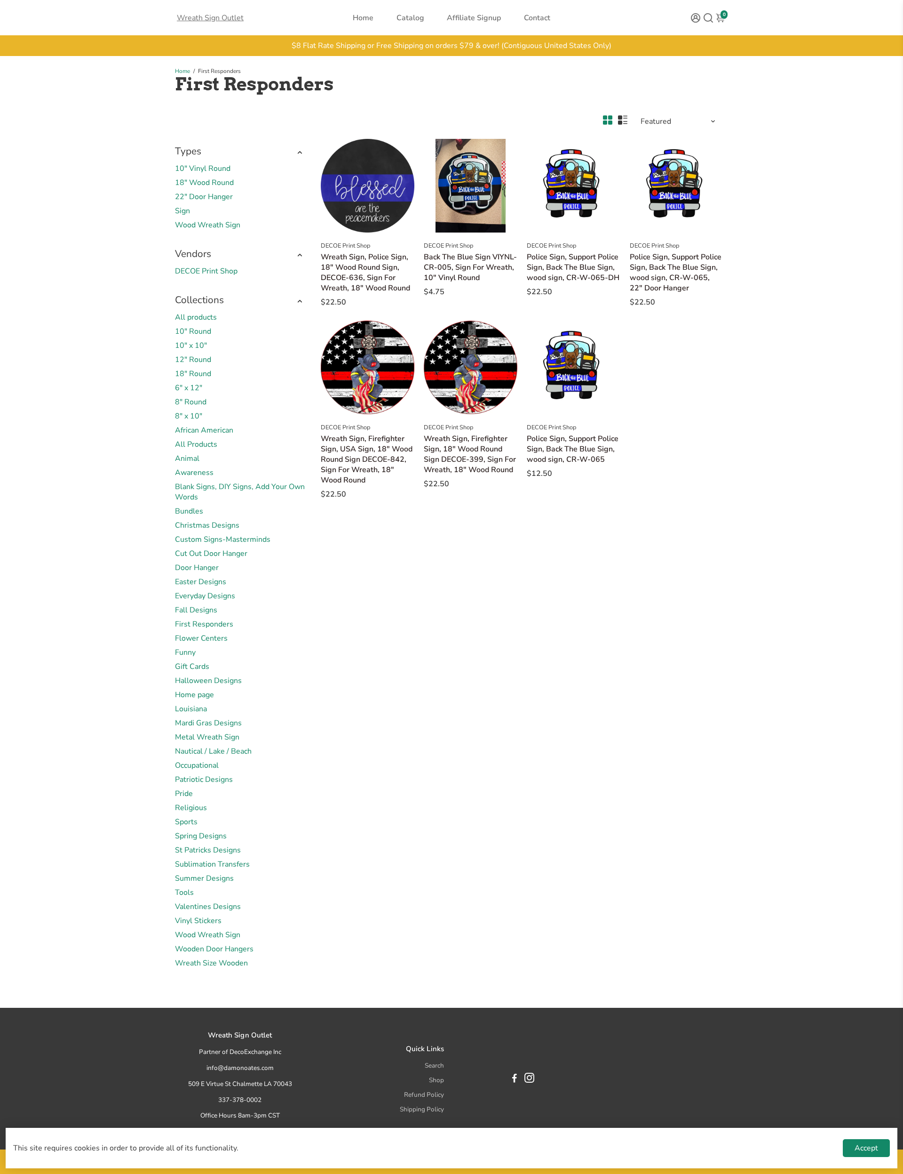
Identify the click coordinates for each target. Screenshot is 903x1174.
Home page (194, 695)
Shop (436, 1080)
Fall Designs (196, 610)
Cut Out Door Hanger (211, 553)
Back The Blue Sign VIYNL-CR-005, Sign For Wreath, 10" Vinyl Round (470, 267)
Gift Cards (192, 666)
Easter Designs (200, 582)
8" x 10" (188, 416)
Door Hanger (197, 568)
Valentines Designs (208, 906)
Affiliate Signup (474, 18)
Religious (191, 808)
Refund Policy (424, 1094)
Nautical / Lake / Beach (213, 751)
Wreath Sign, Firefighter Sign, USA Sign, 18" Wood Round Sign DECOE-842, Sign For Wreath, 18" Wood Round (366, 459)
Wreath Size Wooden (211, 963)
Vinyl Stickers (198, 921)
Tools (184, 892)
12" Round (193, 359)
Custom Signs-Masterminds (222, 539)
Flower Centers (201, 638)
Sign (182, 211)
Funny (185, 652)
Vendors (193, 253)
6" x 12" (188, 388)
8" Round (190, 402)
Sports (186, 822)
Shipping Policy (422, 1109)
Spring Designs (201, 836)
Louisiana (191, 709)
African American (204, 430)
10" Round (193, 331)
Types (188, 151)
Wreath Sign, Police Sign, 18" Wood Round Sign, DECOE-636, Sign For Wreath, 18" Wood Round (365, 272)
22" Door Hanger (204, 197)
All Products (196, 444)
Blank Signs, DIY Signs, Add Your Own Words (240, 492)
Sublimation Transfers (212, 864)
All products (196, 317)
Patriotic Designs (204, 779)
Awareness (194, 472)
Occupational (197, 765)
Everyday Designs (205, 596)
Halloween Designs (208, 680)
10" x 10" (191, 345)
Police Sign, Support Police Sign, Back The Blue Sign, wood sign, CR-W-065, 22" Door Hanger (675, 272)
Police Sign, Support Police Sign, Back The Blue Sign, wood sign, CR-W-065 (572, 449)
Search (434, 1065)
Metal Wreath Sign (207, 737)
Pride (184, 793)
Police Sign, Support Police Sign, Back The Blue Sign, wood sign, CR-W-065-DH (573, 267)
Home (363, 18)
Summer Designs (204, 878)
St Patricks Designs (208, 850)
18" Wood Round (204, 182)
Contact (537, 18)
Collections (199, 299)
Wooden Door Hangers (214, 949)
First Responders (204, 624)
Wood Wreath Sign (207, 225)
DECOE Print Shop (206, 271)
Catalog (410, 18)
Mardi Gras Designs (208, 723)
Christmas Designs (207, 525)
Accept (866, 1148)
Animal (187, 458)
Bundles (189, 511)
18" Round (193, 374)
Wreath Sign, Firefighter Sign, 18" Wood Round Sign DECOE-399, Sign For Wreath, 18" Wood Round (470, 454)
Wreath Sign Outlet (210, 18)
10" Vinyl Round (202, 168)
